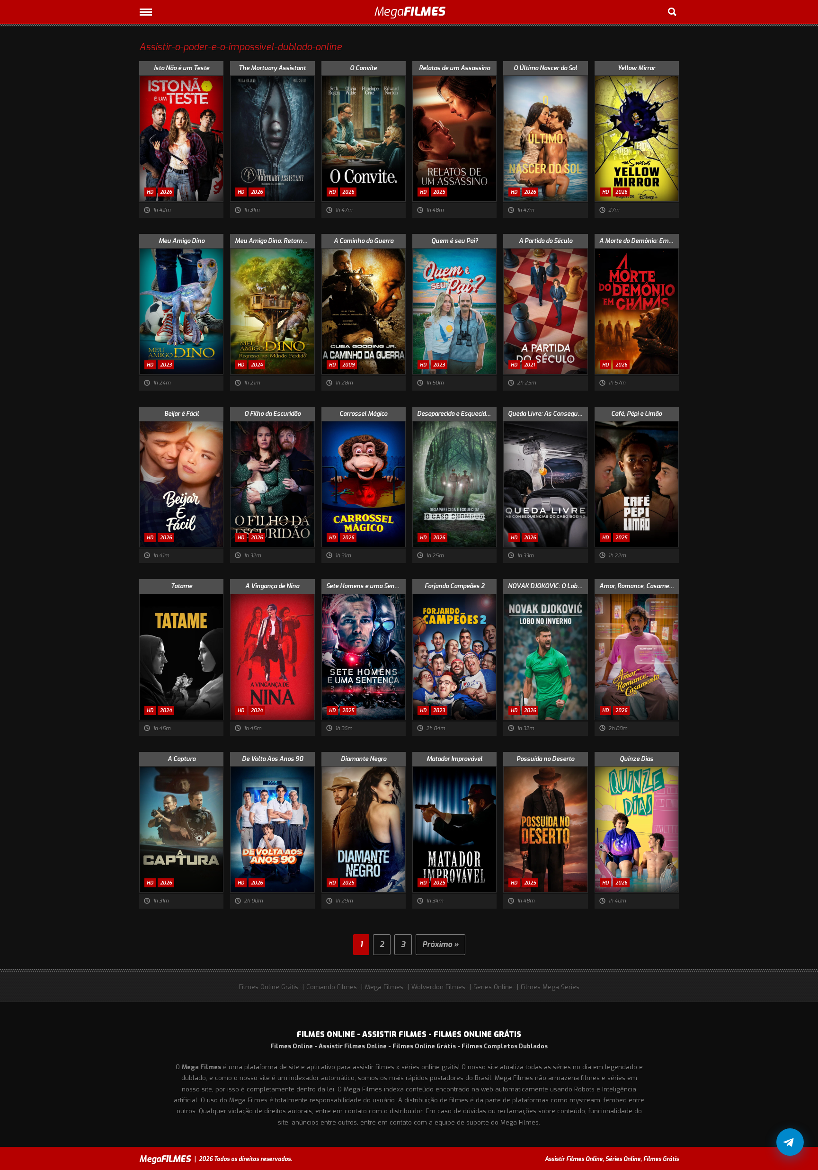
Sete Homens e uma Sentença (366, 586)
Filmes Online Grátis (268, 987)
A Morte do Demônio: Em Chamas (639, 241)
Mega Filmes (384, 987)
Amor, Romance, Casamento (638, 586)
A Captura (182, 759)
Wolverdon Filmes (438, 987)
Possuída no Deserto (545, 759)
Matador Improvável (454, 759)
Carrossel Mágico (363, 414)
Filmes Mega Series (550, 987)
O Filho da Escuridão (272, 414)
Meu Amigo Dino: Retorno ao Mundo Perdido (274, 241)
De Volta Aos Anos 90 (272, 759)
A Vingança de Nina (272, 586)
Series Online (493, 987)
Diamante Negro (363, 759)
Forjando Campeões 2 (455, 586)
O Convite (363, 68)
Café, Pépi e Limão (636, 414)
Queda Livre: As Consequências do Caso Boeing (547, 414)
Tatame (181, 586)
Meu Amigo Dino (181, 241)
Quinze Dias (636, 759)
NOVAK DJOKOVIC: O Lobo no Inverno (547, 586)
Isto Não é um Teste (181, 68)
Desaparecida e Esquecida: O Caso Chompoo (457, 414)
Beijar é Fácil (181, 414)
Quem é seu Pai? (454, 241)
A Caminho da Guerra (363, 241)
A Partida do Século (545, 241)
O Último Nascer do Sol (545, 68)
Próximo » (440, 944)
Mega (409, 12)
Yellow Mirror (636, 68)
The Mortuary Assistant (272, 68)
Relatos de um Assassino (454, 68)
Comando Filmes (331, 987)
